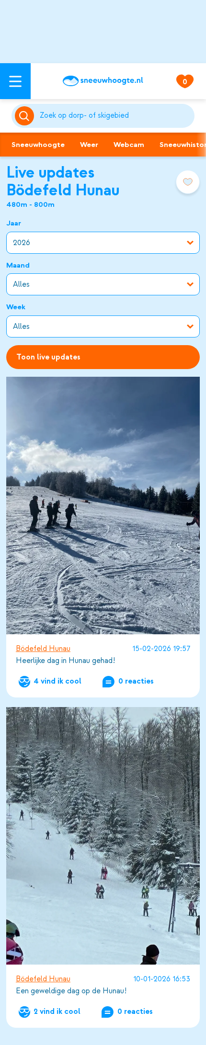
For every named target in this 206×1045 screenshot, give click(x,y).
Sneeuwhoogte (38, 144)
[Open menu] (15, 81)
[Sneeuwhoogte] (103, 81)
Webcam (129, 144)
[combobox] (115, 115)
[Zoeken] (115, 115)
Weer (89, 144)
